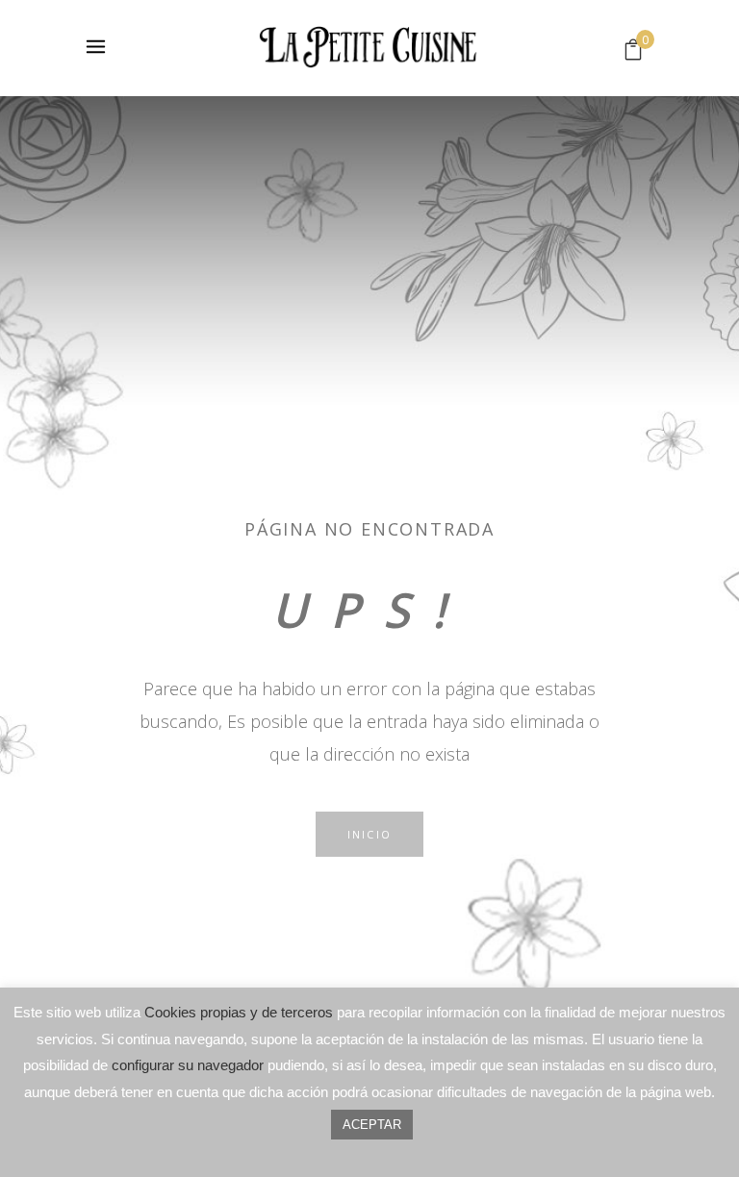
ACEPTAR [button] (372, 1124)
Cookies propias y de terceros (238, 1012)
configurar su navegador (188, 1065)
